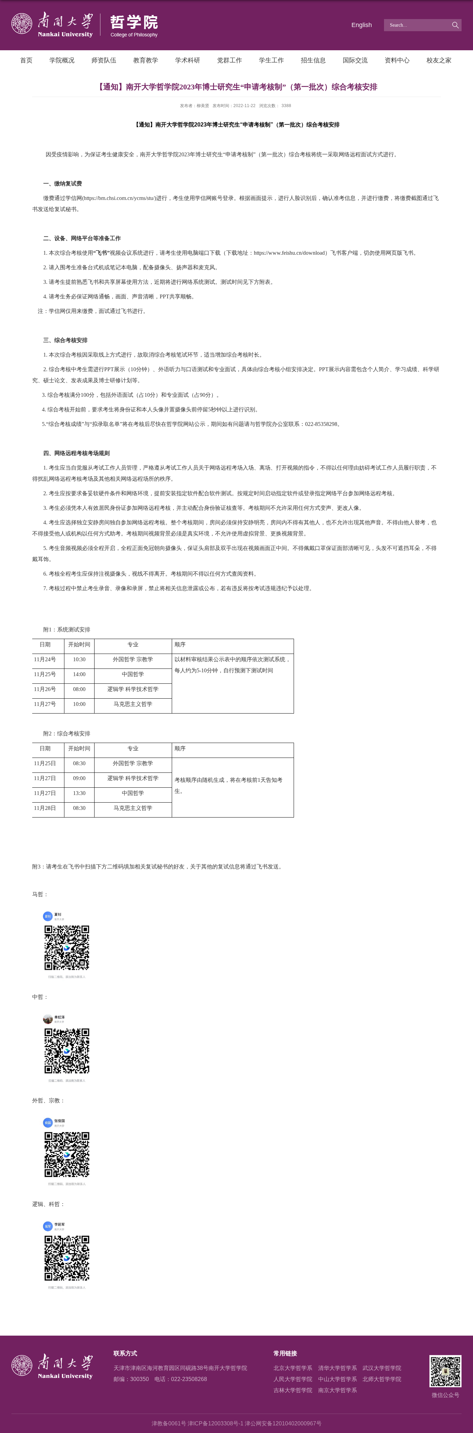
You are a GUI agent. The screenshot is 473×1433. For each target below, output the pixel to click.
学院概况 (62, 60)
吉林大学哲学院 (293, 1390)
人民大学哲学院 (293, 1379)
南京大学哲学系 (337, 1390)
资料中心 (397, 60)
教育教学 (145, 60)
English (361, 24)
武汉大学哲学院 (382, 1368)
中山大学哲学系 (337, 1379)
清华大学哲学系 (337, 1368)
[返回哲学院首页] (84, 14)
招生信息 (313, 60)
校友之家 (439, 60)
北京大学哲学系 (293, 1368)
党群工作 (229, 60)
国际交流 (355, 60)
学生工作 (271, 60)
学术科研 (187, 60)
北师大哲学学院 (382, 1379)
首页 (26, 60)
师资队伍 (103, 60)
